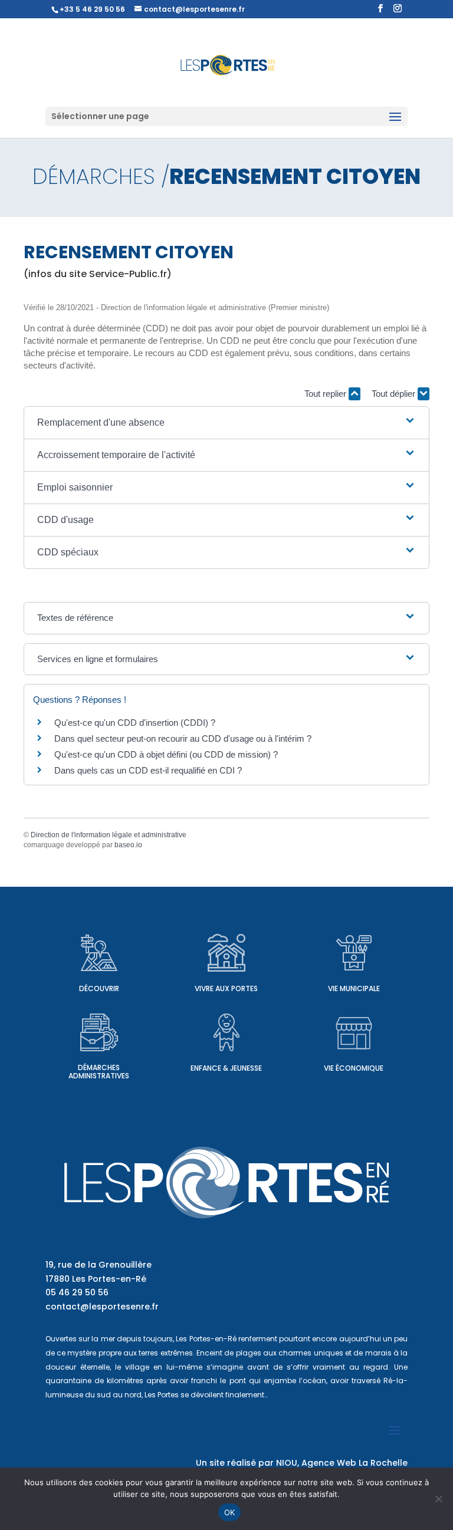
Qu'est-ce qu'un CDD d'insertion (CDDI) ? (134, 723)
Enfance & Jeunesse (226, 1068)
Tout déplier (395, 394)
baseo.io (128, 845)
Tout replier (326, 394)
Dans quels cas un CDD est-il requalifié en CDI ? (148, 770)
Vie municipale (354, 988)
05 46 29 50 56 (77, 1292)
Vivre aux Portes (226, 988)
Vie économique (353, 1068)
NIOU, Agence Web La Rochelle (342, 1463)
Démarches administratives (98, 1071)
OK (229, 1512)
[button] (226, 423)
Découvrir (99, 988)
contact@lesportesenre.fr (102, 1306)
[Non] (438, 1499)
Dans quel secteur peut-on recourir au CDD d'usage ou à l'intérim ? (182, 738)
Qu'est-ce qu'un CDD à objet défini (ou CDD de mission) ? (166, 754)
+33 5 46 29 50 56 (92, 9)
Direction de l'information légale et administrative (108, 835)
